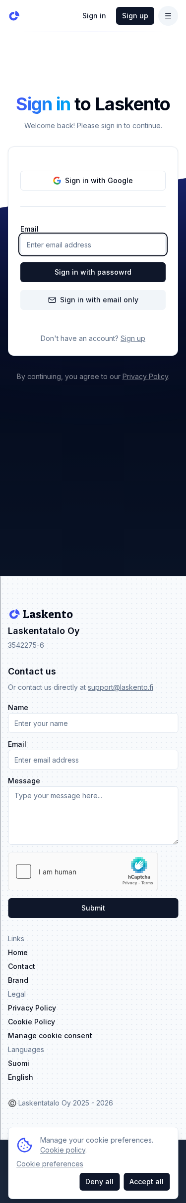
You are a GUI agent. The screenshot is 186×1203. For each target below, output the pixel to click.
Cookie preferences (49, 1163)
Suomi (18, 1063)
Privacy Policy (145, 376)
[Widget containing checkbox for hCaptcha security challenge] (83, 871)
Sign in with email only (99, 299)
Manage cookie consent (50, 1035)
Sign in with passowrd (93, 272)
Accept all (146, 1181)
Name (18, 707)
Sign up (135, 15)
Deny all (99, 1181)
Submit (93, 908)
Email (29, 229)
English (20, 1077)
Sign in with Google (99, 180)
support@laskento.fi (120, 687)
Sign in (94, 15)
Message (24, 780)
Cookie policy (62, 1150)
